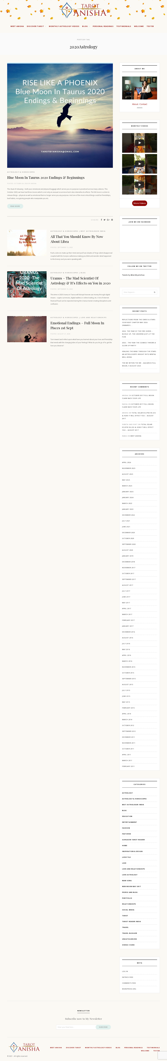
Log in (125, 971)
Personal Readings (103, 26)
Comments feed (129, 983)
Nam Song (127, 881)
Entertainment (129, 822)
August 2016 (127, 638)
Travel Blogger (129, 933)
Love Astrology (129, 875)
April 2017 (126, 608)
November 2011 (128, 743)
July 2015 (126, 690)
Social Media (128, 910)
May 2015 (126, 702)
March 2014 (127, 719)
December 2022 (128, 515)
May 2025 (126, 480)
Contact (143, 104)
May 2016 (126, 649)
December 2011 (128, 737)
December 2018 (128, 562)
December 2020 (128, 532)
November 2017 (128, 568)
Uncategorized (129, 939)
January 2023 (127, 509)
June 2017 (126, 597)
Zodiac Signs (128, 945)
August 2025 (127, 474)
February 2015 (128, 708)
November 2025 (128, 468)
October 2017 (128, 573)
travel (125, 927)
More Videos (139, 203)
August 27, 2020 (64, 334)
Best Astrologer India (93, 231)
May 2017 (126, 603)
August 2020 (127, 550)
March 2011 (127, 760)
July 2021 (126, 521)
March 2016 (127, 661)
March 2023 (127, 503)
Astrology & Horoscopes (21, 172)
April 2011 (126, 755)
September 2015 (129, 679)
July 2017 (126, 591)
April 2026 (126, 462)
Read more (15, 206)
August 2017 (127, 585)
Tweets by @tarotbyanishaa (133, 275)
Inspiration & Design (132, 851)
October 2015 (128, 673)
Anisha (33, 183)
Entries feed (127, 977)
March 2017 (127, 614)
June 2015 (126, 696)
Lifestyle (126, 857)
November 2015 (128, 667)
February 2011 (128, 766)
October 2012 (128, 725)
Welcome (139, 26)
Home (124, 845)
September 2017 (129, 579)
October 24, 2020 (21, 183)
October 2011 (128, 749)
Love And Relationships (94, 317)
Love (124, 863)
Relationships (129, 904)
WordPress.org (129, 989)
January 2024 (127, 497)
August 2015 (127, 684)
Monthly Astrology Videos (64, 26)
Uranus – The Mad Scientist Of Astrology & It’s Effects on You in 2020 (80, 280)
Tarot (125, 916)
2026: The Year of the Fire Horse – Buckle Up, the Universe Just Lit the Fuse (138, 334)
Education (127, 816)
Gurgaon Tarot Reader (133, 840)
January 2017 (127, 626)
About (135, 104)
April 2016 (126, 655)
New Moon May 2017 (131, 886)
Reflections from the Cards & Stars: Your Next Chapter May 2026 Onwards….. (139, 322)
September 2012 (129, 731)
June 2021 (126, 527)
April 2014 (126, 714)
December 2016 (128, 632)
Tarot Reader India (131, 921)
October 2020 (128, 538)
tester (150, 26)
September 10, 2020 (65, 289)
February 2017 (128, 620)
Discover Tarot (35, 26)
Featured (126, 834)
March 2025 (127, 486)
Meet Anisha (17, 26)
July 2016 (126, 644)
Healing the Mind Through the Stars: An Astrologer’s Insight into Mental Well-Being (139, 354)
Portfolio (127, 898)
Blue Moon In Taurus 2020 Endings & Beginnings (46, 177)
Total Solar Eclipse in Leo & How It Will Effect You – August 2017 (139, 415)
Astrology (127, 793)
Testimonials (123, 26)
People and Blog (130, 892)
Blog (85, 26)
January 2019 (127, 556)
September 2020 (129, 544)
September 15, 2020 (65, 247)
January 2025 (127, 492)
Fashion (126, 828)
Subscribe (103, 1027)
